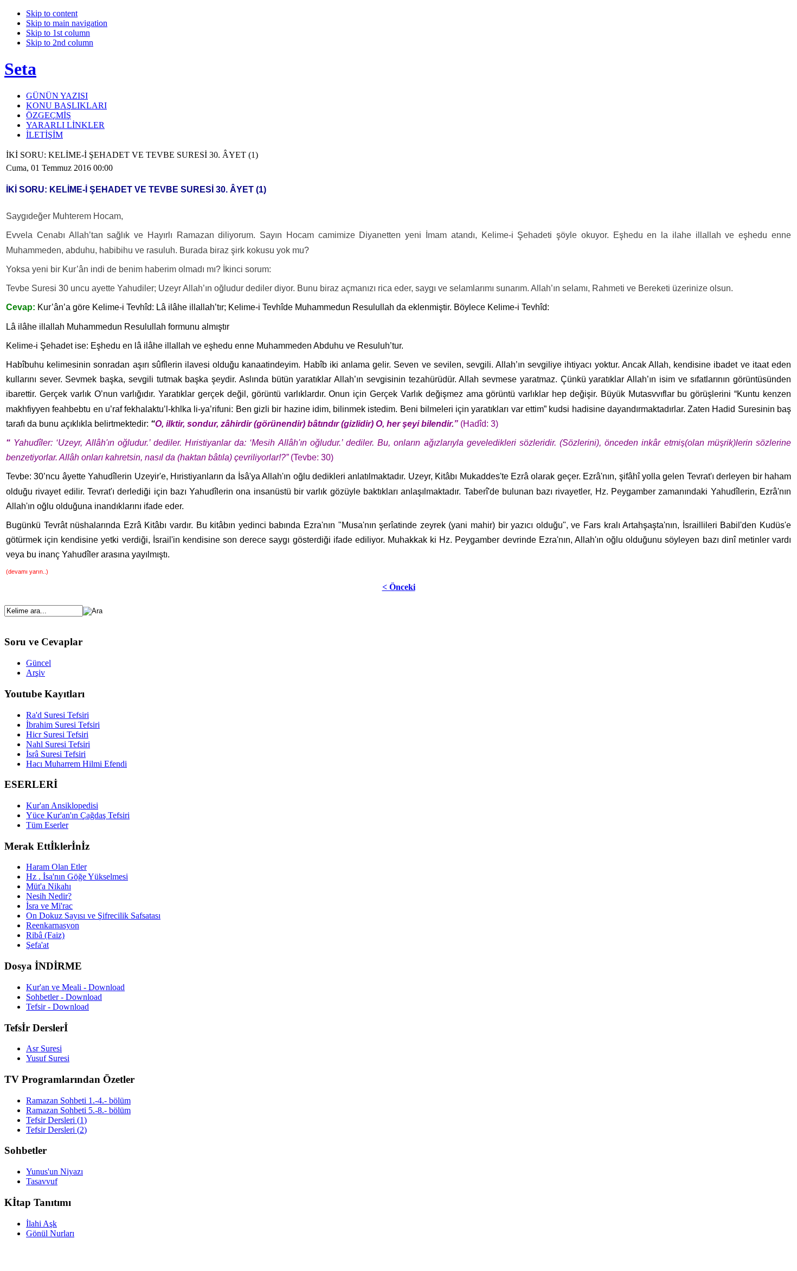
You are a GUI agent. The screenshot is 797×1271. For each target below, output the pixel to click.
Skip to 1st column (58, 32)
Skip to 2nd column (59, 42)
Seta (20, 69)
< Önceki (398, 587)
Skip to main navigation (66, 23)
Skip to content (52, 13)
